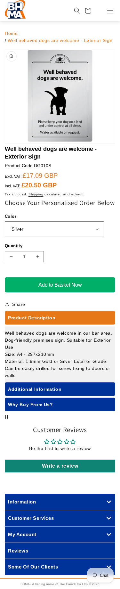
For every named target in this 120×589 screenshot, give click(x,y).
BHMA (24, 584)
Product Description (31, 317)
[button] (106, 11)
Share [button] (18, 304)
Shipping (36, 194)
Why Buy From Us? (30, 404)
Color (10, 216)
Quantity (13, 245)
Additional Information (34, 389)
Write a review (60, 466)
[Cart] (88, 11)
